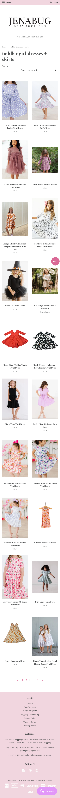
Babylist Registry (30, 710)
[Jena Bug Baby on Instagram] (36, 770)
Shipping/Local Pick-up (30, 714)
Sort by (5, 66)
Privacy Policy (30, 725)
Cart (55, 2)
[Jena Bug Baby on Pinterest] (30, 770)
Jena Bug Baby (29, 780)
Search (30, 703)
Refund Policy (30, 718)
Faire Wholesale (30, 707)
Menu (8, 2)
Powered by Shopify (44, 780)
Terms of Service (30, 722)
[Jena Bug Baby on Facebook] (23, 770)
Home (4, 47)
